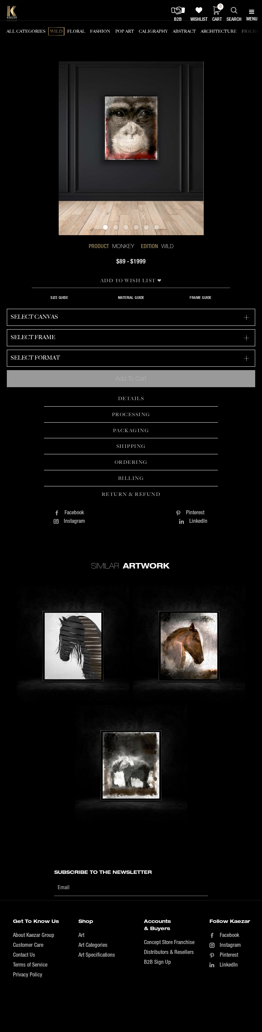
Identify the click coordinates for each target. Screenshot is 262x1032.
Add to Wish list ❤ (131, 280)
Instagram (74, 521)
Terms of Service (30, 965)
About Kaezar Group (33, 935)
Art (81, 935)
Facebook (74, 513)
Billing (131, 478)
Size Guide (59, 298)
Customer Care (28, 945)
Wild (167, 246)
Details (131, 398)
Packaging (131, 430)
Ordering (131, 462)
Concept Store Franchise (169, 942)
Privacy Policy (27, 975)
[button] (105, 227)
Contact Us (24, 955)
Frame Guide (201, 298)
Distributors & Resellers (169, 952)
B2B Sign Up (157, 962)
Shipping (131, 446)
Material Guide (131, 298)
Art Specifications (96, 955)
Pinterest (195, 513)
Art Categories (92, 945)
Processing (131, 414)
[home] (12, 13)
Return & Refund (131, 494)
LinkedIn (198, 521)
